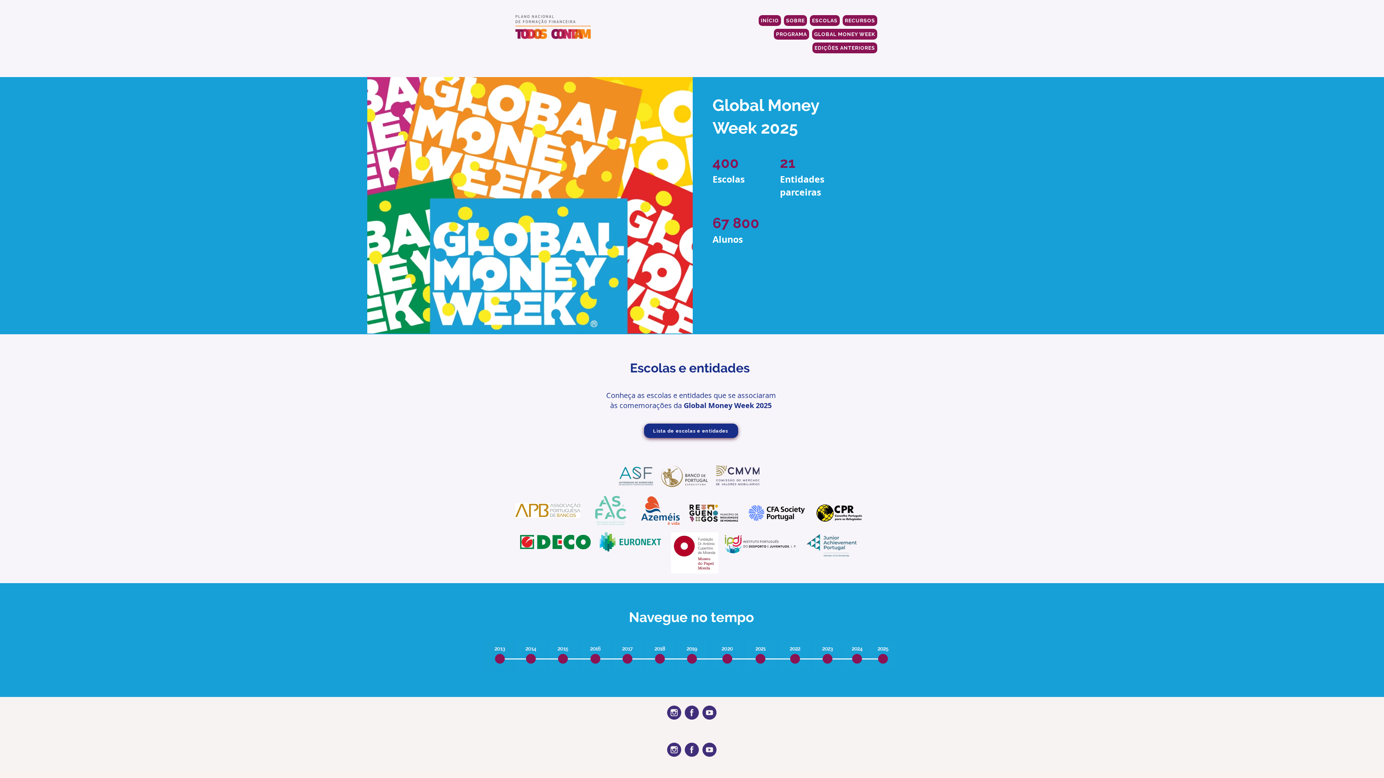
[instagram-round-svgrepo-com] (674, 713)
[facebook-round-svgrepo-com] (692, 713)
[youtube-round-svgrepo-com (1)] (709, 713)
